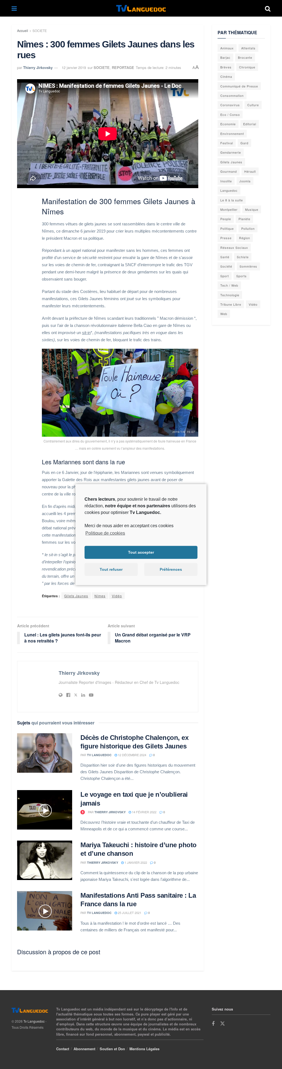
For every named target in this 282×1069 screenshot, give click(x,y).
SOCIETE (39, 30)
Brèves (226, 67)
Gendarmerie (230, 152)
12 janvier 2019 (74, 67)
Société (226, 266)
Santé (224, 257)
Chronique (247, 67)
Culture (253, 105)
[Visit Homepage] (141, 8)
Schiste (243, 257)
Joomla (245, 181)
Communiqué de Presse (239, 86)
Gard (244, 143)
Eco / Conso (230, 114)
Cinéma (226, 76)
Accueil (22, 30)
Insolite (226, 181)
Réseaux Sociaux (234, 247)
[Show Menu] (14, 8)
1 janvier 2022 (135, 862)
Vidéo (117, 595)
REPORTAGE (123, 67)
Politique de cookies (105, 532)
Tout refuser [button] (111, 569)
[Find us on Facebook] (213, 1024)
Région (244, 238)
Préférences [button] (171, 569)
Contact (62, 1048)
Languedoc (229, 190)
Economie (228, 124)
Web (223, 313)
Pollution (248, 228)
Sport (224, 276)
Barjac (225, 57)
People (225, 219)
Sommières (248, 266)
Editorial (249, 124)
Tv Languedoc (99, 755)
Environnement (232, 133)
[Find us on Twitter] (222, 1023)
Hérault (250, 171)
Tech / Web (229, 285)
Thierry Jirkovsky (38, 67)
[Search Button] (267, 8)
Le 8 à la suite (231, 200)
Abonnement (84, 1048)
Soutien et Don (112, 1048)
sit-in (86, 332)
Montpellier (229, 209)
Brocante (245, 57)
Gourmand (228, 171)
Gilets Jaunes (76, 595)
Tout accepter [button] (141, 552)
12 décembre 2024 (131, 755)
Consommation (232, 95)
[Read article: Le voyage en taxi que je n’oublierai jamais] (44, 810)
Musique (251, 209)
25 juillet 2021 (129, 912)
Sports (241, 276)
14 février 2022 (143, 812)
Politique (227, 228)
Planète (244, 219)
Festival (226, 143)
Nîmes (99, 595)
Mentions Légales (144, 1048)
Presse (226, 238)
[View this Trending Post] (82, 812)
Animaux (227, 48)
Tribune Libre (230, 304)
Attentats (248, 48)
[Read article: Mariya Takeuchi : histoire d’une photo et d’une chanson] (44, 860)
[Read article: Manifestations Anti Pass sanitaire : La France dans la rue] (44, 911)
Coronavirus (230, 105)
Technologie (229, 295)
